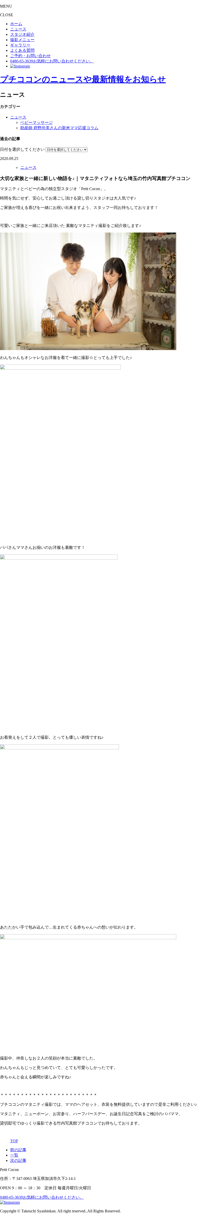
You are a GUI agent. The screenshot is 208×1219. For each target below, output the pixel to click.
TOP (14, 1141)
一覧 (14, 1155)
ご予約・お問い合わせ (30, 56)
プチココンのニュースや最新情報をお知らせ (83, 79)
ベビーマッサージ (36, 122)
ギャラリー (20, 45)
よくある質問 (22, 50)
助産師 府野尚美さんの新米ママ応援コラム (59, 128)
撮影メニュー (22, 40)
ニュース (18, 29)
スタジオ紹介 (22, 34)
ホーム (16, 24)
